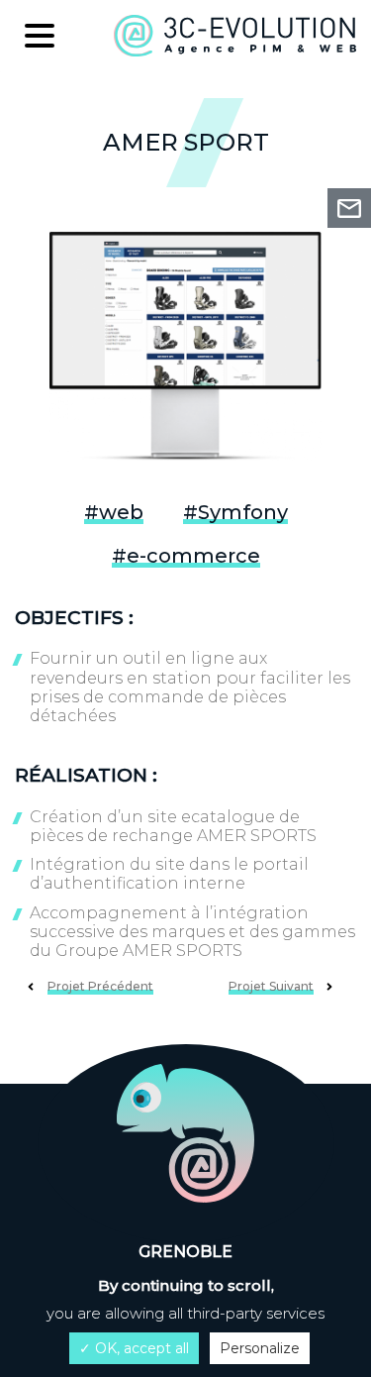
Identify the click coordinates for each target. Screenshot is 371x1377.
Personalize (260, 1348)
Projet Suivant (271, 987)
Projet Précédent (100, 987)
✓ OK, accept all (134, 1348)
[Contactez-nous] (349, 208)
